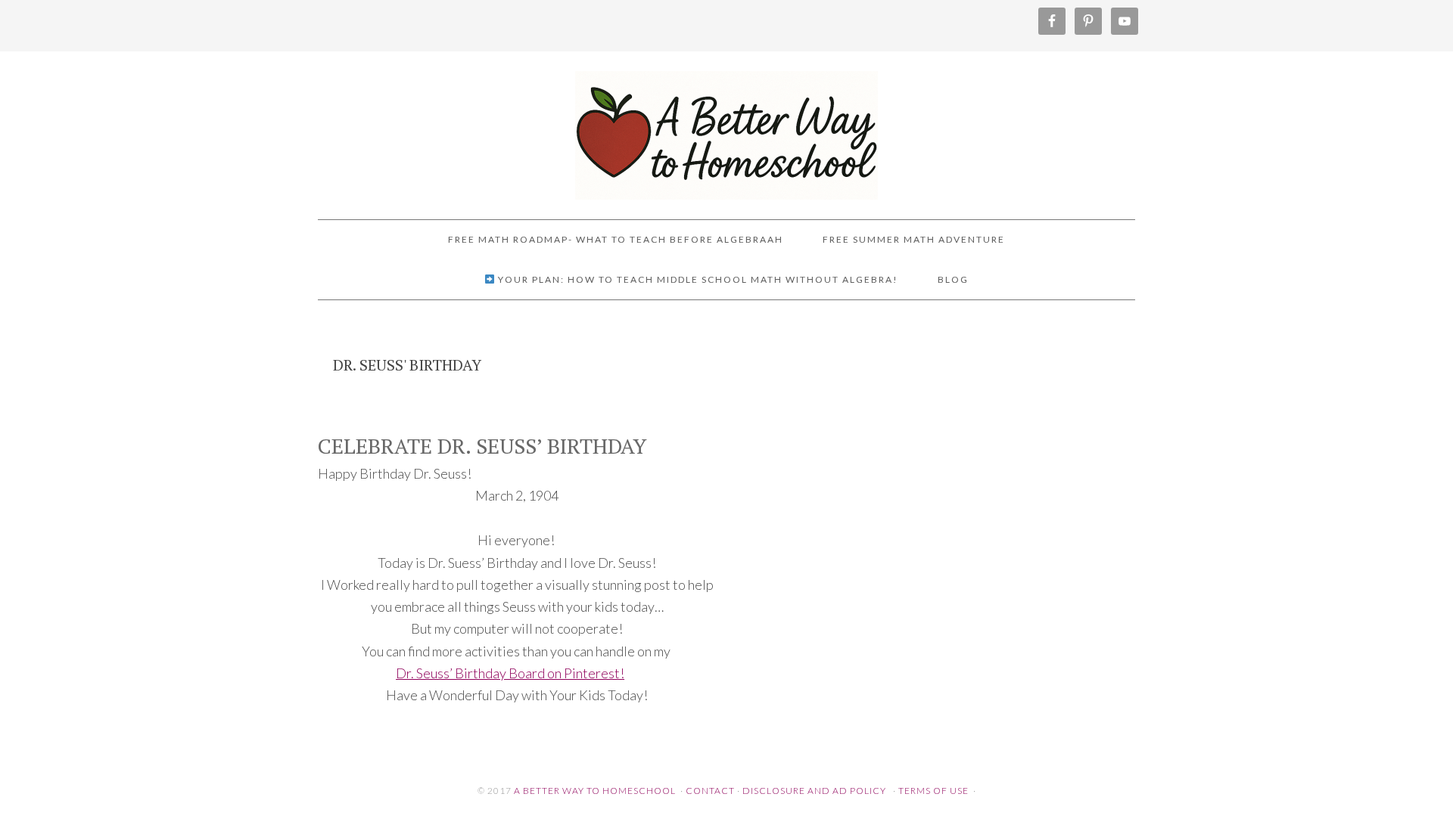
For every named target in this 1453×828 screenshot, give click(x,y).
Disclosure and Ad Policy (814, 790)
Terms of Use (933, 790)
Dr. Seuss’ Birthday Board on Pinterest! (510, 673)
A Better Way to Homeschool (726, 129)
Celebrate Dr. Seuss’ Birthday (482, 446)
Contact (710, 790)
